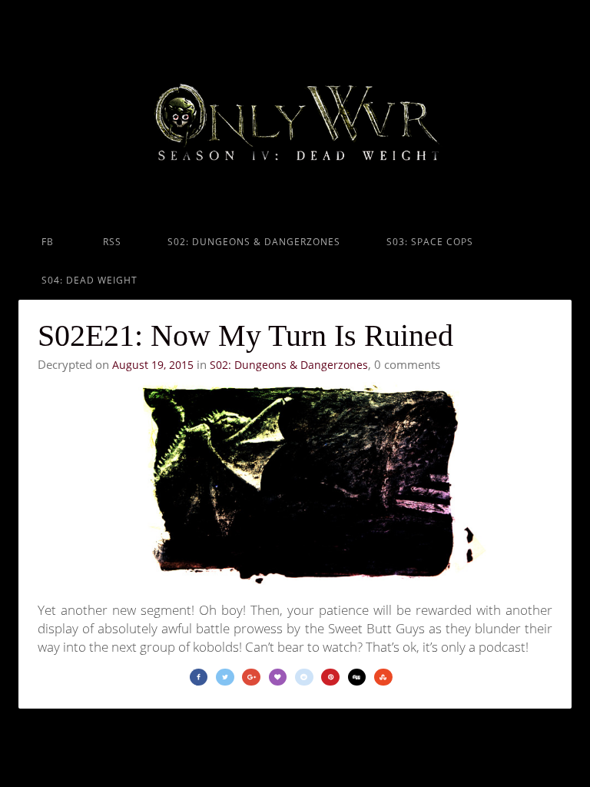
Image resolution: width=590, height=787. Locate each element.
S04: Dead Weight (89, 280)
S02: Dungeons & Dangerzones (253, 241)
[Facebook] (199, 677)
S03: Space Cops (429, 241)
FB (47, 241)
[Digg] (357, 677)
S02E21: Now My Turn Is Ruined (245, 335)
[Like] (278, 677)
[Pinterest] (330, 677)
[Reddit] (304, 677)
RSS (110, 241)
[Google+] (251, 677)
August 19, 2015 (153, 364)
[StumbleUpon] (383, 677)
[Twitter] (225, 677)
